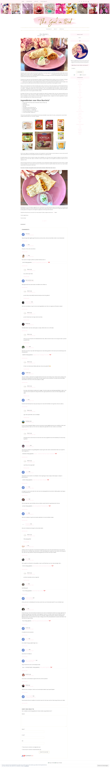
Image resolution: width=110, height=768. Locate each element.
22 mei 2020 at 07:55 (29, 373)
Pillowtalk (79, 113)
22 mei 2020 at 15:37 (29, 446)
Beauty (80, 82)
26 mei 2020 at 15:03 (29, 661)
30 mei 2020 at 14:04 (29, 675)
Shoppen (79, 121)
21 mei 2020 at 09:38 (29, 235)
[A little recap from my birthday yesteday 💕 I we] (38, 8)
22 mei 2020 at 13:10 (31, 387)
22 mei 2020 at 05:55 (29, 303)
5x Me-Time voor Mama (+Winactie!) (40, 479)
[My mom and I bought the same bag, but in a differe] (82, 8)
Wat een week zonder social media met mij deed (42, 565)
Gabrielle (27, 346)
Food (80, 95)
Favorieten (80, 92)
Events (80, 89)
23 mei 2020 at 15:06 (29, 585)
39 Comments (48, 35)
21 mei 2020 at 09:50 (29, 245)
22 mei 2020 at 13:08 (31, 434)
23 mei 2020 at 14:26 (29, 546)
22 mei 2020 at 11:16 (29, 400)
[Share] (42, 220)
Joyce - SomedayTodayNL (30, 660)
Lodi (26, 545)
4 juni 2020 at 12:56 (31, 461)
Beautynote (27, 523)
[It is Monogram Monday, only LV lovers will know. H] (104, 8)
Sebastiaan (27, 445)
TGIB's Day (80, 130)
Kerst (80, 103)
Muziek (80, 106)
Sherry (26, 513)
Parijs (80, 108)
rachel (26, 255)
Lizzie (26, 244)
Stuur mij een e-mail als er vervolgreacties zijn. (32, 747)
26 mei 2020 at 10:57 (29, 650)
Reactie (23, 713)
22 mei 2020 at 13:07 (31, 335)
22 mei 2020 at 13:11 (31, 363)
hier (53, 212)
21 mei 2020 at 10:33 (29, 256)
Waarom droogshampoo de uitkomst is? (40, 262)
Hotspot (80, 100)
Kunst (80, 105)
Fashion (80, 90)
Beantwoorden (25, 240)
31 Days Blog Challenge (80, 79)
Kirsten (26, 558)
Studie (80, 125)
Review (80, 116)
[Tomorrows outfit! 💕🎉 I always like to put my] (49, 8)
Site (22, 740)
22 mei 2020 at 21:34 (29, 525)
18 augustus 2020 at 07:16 (30, 697)
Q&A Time (80, 114)
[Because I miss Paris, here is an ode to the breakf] (71, 8)
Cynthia (26, 471)
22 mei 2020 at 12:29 (29, 422)
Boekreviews (80, 84)
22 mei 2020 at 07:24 (29, 324)
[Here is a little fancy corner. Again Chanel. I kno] (17, 8)
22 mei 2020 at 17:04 (29, 488)
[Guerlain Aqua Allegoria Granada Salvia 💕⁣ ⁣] (60, 8)
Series (80, 119)
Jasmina (26, 649)
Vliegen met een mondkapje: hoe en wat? (41, 354)
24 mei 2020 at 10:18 (29, 609)
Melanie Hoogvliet (28, 695)
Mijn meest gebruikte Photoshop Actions (40, 505)
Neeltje (26, 638)
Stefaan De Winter (28, 597)
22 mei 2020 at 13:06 (31, 411)
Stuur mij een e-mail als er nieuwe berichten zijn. (32, 749)
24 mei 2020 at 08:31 (29, 599)
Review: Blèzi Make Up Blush (37, 590)
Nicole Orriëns (28, 301)
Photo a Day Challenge (79, 111)
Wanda (26, 486)
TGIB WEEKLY (80, 129)
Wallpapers (80, 132)
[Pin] (45, 220)
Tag (79, 127)
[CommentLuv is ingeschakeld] (28, 756)
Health (80, 98)
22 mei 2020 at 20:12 (29, 514)
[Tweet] (44, 220)
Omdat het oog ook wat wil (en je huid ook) (40, 620)
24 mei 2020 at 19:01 (29, 629)
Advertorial (80, 81)
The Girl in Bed (55, 21)
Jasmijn (26, 498)
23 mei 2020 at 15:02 (29, 560)
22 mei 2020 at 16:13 (29, 472)
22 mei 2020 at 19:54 (29, 500)
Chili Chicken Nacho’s (47, 74)
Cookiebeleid (26, 765)
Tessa (26, 583)
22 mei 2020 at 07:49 (29, 347)
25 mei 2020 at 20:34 (29, 639)
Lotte (26, 399)
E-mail (23, 735)
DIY (79, 87)
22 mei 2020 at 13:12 (31, 270)
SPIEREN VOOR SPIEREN (80, 124)
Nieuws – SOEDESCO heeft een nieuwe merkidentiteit (44, 453)
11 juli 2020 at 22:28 (29, 686)
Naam (23, 729)
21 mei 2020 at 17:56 (29, 281)
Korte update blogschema (45, 667)
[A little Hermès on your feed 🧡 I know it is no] (93, 8)
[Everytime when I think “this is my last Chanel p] (27, 8)
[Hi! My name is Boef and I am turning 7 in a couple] (6, 8)
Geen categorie (79, 97)
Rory (26, 608)
